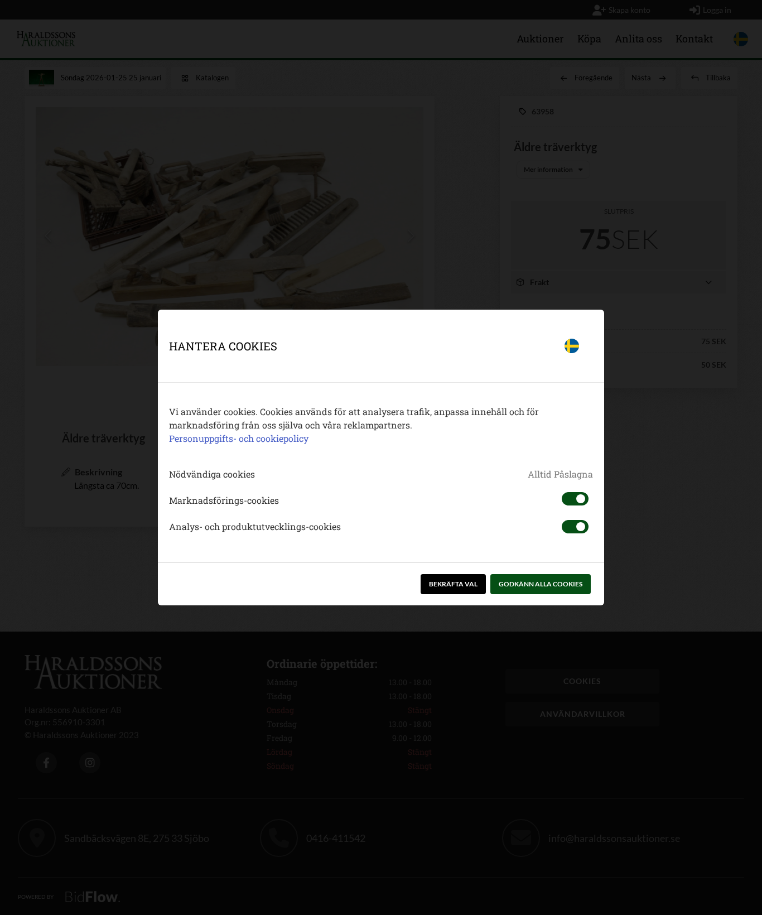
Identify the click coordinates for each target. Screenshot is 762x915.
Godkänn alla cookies (540, 584)
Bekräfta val (453, 584)
